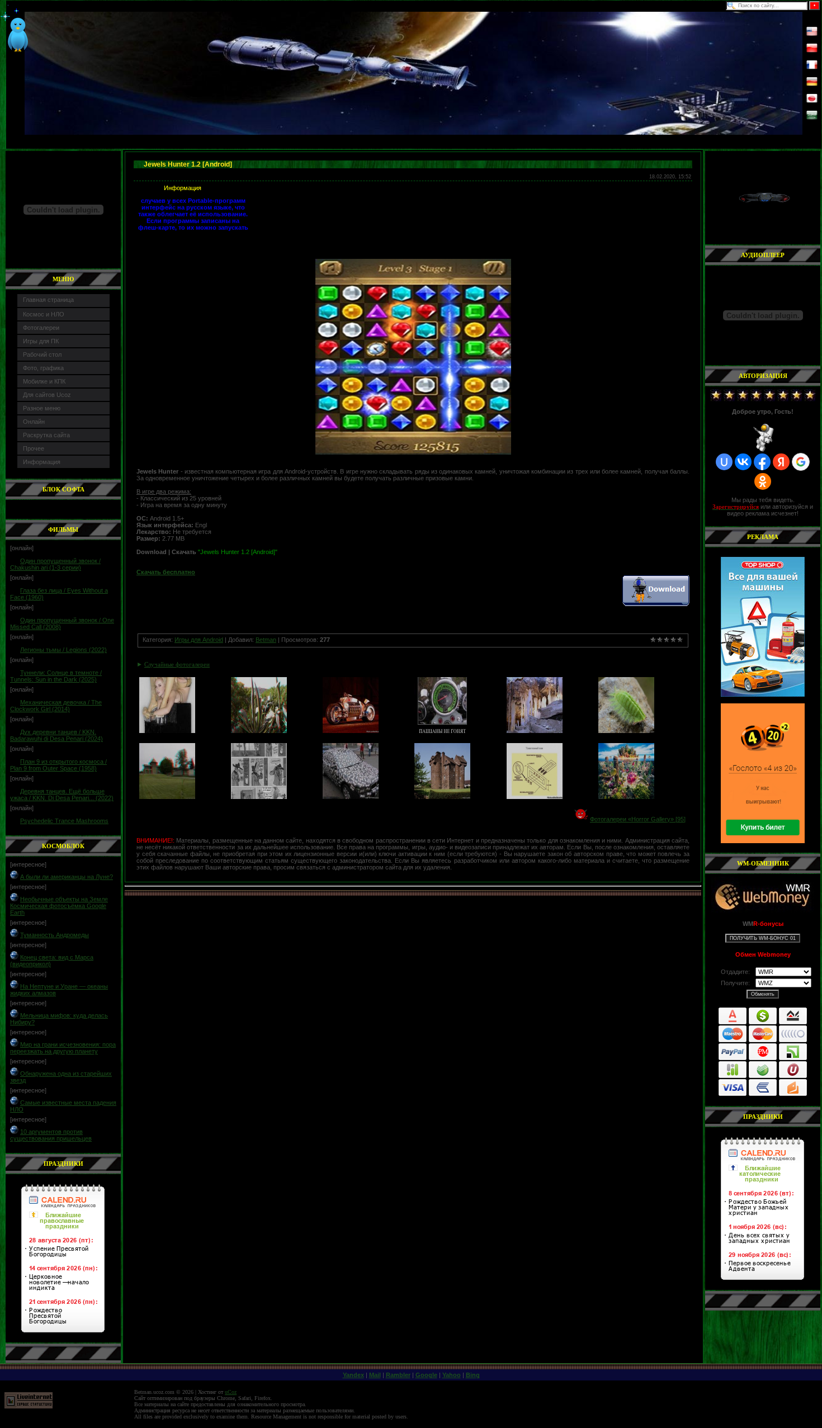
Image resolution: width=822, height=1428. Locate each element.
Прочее (33, 448)
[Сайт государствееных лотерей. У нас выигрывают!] (763, 773)
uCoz (231, 1392)
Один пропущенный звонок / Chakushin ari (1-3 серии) (55, 564)
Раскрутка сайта (46, 435)
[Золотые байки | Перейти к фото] (351, 730)
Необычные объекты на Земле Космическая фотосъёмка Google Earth (59, 906)
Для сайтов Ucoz (47, 394)
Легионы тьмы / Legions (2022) (63, 649)
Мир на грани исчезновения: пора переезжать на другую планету (63, 1048)
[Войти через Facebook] (762, 461)
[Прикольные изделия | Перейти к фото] (351, 796)
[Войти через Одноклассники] (762, 481)
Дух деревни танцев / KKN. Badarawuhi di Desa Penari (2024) (56, 735)
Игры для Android (198, 639)
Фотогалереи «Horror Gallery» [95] (638, 819)
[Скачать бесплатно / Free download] (655, 603)
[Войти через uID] (724, 461)
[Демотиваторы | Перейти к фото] (442, 730)
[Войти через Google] (801, 462)
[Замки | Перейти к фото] (442, 796)
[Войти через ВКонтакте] (743, 461)
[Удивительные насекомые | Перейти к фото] (626, 730)
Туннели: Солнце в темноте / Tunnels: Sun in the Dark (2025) (56, 676)
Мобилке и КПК (44, 381)
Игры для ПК (41, 341)
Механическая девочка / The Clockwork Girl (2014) (56, 705)
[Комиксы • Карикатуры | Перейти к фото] (259, 796)
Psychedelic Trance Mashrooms (64, 820)
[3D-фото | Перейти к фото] (259, 730)
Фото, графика (43, 368)
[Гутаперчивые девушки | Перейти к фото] (167, 730)
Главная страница (48, 299)
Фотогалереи (41, 327)
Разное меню (41, 408)
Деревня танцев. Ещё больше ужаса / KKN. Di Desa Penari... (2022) (62, 794)
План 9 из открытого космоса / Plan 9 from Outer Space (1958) (58, 765)
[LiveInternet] (28, 1406)
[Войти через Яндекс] (781, 461)
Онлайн (34, 421)
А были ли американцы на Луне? (66, 876)
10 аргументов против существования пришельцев (51, 1135)
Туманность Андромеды (54, 934)
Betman (266, 639)
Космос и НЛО (43, 314)
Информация (41, 461)
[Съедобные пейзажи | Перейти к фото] (626, 796)
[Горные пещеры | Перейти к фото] (535, 730)
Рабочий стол (42, 354)
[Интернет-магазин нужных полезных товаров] (763, 627)
